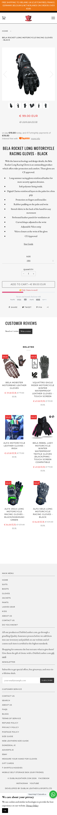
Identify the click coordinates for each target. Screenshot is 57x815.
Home (5, 31)
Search (6, 700)
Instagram (22, 783)
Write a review (25, 331)
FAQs (4, 709)
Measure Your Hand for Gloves (19, 759)
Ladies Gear (8, 607)
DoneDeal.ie (9, 745)
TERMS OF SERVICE (11, 718)
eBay (4, 754)
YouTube (34, 783)
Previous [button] (6, 74)
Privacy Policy (32, 805)
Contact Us (8, 620)
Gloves (6, 593)
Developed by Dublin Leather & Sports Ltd (28, 788)
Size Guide (28, 243)
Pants (5, 602)
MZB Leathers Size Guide (15, 741)
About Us (7, 616)
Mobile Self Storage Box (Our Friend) (23, 772)
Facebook (44, 778)
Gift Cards (8, 763)
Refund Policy (10, 723)
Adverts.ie (8, 750)
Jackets (6, 598)
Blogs (5, 714)
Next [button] (50, 74)
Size (28, 256)
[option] (28, 74)
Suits (4, 584)
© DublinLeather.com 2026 (22, 778)
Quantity (28, 269)
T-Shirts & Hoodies (12, 768)
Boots (5, 589)
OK (5, 810)
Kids (4, 611)
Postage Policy (10, 732)
